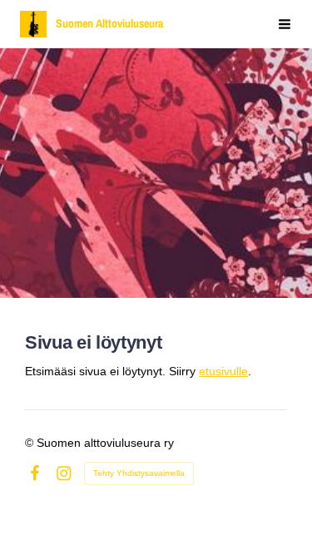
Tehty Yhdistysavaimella (139, 473)
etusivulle (223, 371)
